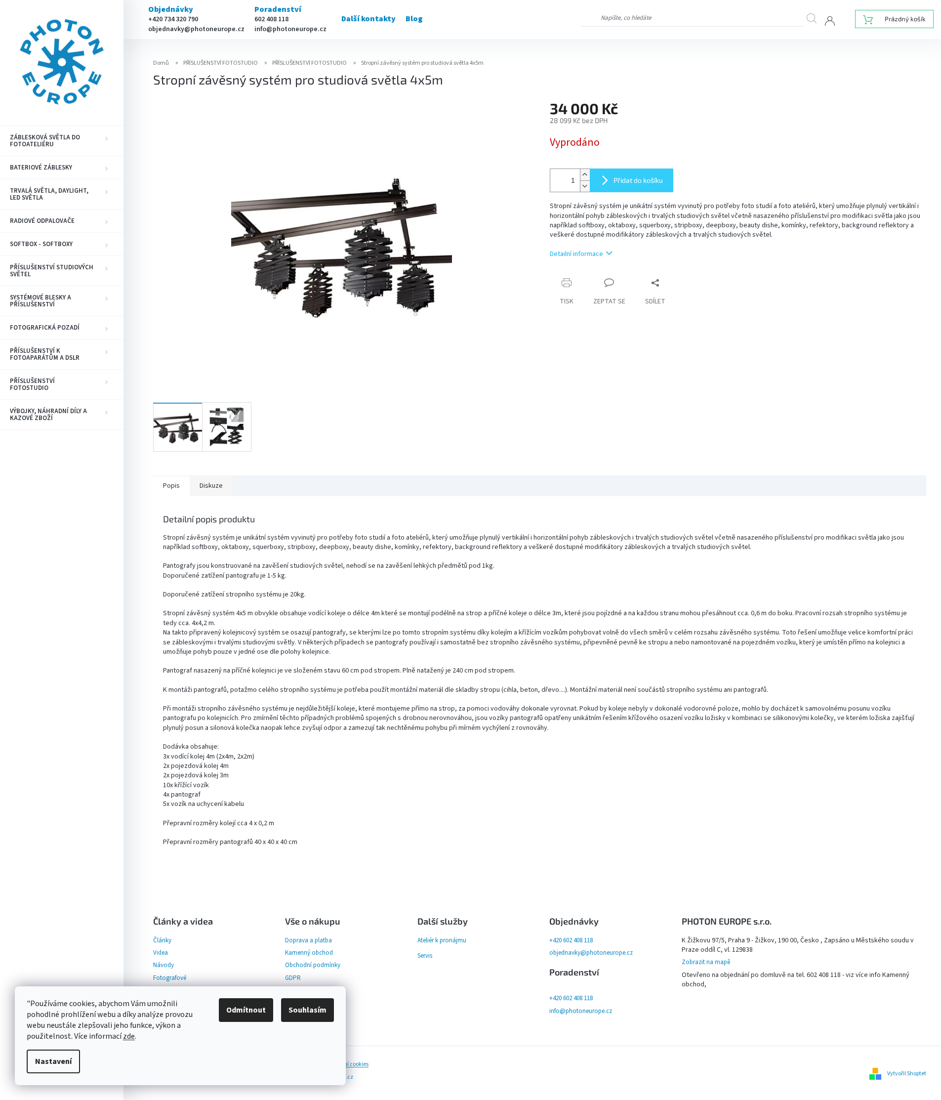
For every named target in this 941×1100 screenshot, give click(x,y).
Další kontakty (368, 18)
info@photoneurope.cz (290, 29)
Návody (163, 965)
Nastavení (53, 1061)
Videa (160, 952)
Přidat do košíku (638, 180)
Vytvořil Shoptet (906, 1073)
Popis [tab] (171, 486)
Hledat (816, 18)
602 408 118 (271, 19)
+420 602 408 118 (571, 940)
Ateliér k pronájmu (441, 940)
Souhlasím (307, 1010)
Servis (424, 955)
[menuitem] (61, 141)
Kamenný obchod (309, 952)
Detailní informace (576, 254)
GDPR (293, 977)
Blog (414, 18)
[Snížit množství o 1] (585, 186)
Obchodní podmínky (312, 965)
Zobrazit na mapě (706, 962)
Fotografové (169, 977)
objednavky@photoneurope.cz (196, 29)
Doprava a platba (308, 940)
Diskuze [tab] (211, 486)
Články (162, 940)
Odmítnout (246, 1010)
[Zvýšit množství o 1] (585, 174)
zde (129, 1036)
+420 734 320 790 (173, 19)
